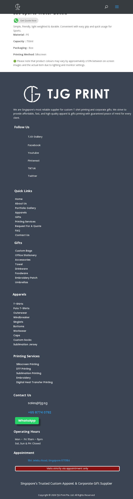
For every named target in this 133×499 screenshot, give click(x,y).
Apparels (21, 212)
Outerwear (20, 313)
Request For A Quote (28, 226)
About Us (21, 203)
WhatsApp (27, 420)
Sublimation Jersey (25, 344)
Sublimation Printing (28, 373)
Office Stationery (26, 255)
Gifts (18, 217)
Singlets (18, 322)
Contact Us (22, 235)
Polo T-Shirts (21, 308)
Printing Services (25, 221)
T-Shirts (18, 304)
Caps (16, 335)
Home (19, 199)
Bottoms (18, 326)
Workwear (19, 331)
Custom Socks (22, 340)
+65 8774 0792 (39, 412)
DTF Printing (23, 368)
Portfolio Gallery (25, 208)
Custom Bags (23, 250)
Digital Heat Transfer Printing (34, 382)
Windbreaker (21, 317)
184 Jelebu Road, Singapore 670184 (49, 460)
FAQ (17, 230)
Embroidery (23, 377)
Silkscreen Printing (27, 364)
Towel (19, 264)
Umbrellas (21, 282)
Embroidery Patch (26, 278)
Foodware (21, 273)
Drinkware (21, 268)
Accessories (22, 259)
